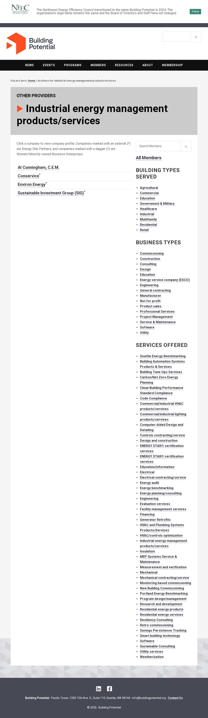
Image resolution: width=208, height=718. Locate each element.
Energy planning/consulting (161, 493)
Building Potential (55, 43)
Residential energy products (161, 609)
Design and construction (159, 440)
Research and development (161, 604)
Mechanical (148, 572)
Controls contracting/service (162, 435)
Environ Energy (32, 184)
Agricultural (149, 188)
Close (195, 11)
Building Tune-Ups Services (161, 372)
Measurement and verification (163, 567)
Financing (147, 514)
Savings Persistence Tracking (163, 630)
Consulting (148, 264)
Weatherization (152, 657)
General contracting (155, 290)
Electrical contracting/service (163, 477)
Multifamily (148, 219)
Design (145, 269)
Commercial (149, 193)
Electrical (147, 472)
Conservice (28, 175)
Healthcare (148, 209)
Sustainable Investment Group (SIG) (51, 193)
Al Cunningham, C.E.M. (38, 167)
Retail (144, 230)
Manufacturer (150, 296)
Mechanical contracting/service (164, 578)
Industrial (147, 214)
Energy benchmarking (156, 488)
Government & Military (157, 204)
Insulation (147, 551)
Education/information (157, 467)
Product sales (150, 306)
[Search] (196, 36)
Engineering (149, 285)
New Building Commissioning (162, 588)
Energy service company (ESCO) (165, 280)
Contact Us (175, 698)
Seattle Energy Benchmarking (163, 356)
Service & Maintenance (158, 322)
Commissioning (152, 253)
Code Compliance (153, 398)
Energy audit (149, 483)
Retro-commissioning (156, 625)
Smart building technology (160, 636)
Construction (150, 259)
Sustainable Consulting (157, 646)
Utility (144, 333)
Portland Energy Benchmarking (164, 593)
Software (147, 327)
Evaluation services (155, 504)
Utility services (151, 651)
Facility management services (163, 509)
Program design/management (163, 599)
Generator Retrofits (155, 520)
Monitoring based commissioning (165, 583)
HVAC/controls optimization (161, 535)
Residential (148, 225)
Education (147, 198)
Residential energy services (161, 615)
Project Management (156, 317)
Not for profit (150, 301)
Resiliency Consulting (156, 620)
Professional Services (157, 311)
